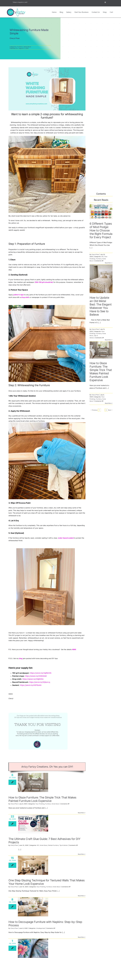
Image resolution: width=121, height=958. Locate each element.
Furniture (20, 46)
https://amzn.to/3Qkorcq (39, 682)
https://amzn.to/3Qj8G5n (33, 679)
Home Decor (27, 46)
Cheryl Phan (14, 804)
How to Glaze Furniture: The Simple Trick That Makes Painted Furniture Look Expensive (42, 799)
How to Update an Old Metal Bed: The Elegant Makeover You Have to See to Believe (101, 306)
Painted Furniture (53, 845)
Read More (81, 812)
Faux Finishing (40, 804)
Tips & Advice (63, 845)
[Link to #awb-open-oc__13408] (105, 2)
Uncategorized (40, 928)
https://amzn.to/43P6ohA (30, 685)
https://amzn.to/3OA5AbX (36, 676)
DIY (38, 845)
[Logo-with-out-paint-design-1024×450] (16, 9)
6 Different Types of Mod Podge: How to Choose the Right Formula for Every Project (101, 230)
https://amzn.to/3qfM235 (40, 673)
